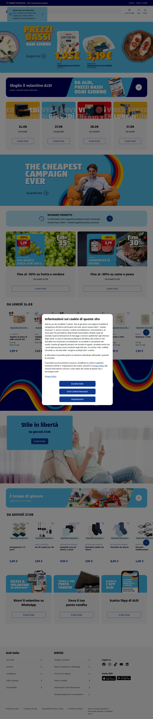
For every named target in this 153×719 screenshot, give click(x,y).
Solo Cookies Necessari (77, 391)
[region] (77, 359)
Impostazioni (77, 399)
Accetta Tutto (77, 383)
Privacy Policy (98, 365)
